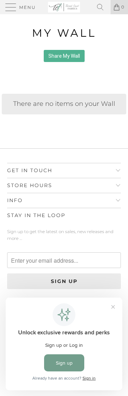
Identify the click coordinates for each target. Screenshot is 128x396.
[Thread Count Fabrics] (64, 7)
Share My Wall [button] (64, 56)
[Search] (102, 7)
